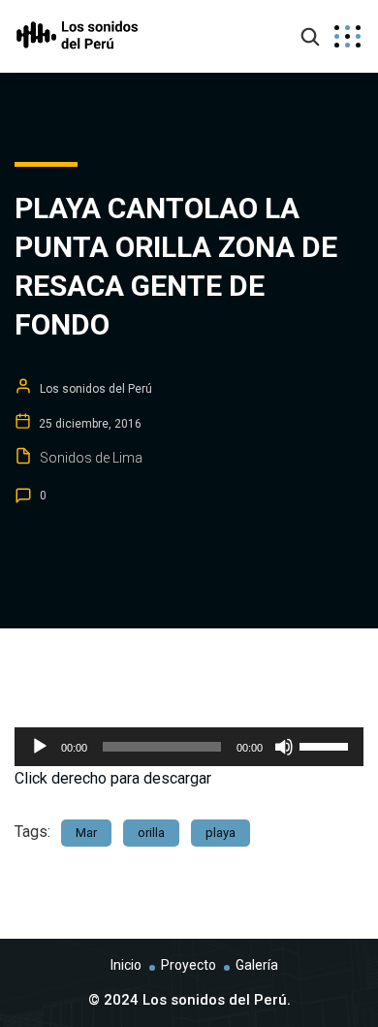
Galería (257, 965)
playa (220, 832)
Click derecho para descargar (113, 778)
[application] (189, 746)
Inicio (126, 965)
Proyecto (188, 965)
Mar (86, 832)
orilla (151, 832)
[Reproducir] (39, 746)
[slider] (326, 744)
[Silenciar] (284, 746)
